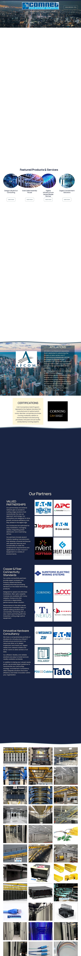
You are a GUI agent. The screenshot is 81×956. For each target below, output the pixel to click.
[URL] (4, 7)
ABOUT (31, 11)
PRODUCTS (36, 11)
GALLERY (53, 11)
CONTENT (42, 11)
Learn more (11, 199)
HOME (27, 11)
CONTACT (47, 11)
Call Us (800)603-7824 (70, 7)
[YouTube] (6, 7)
